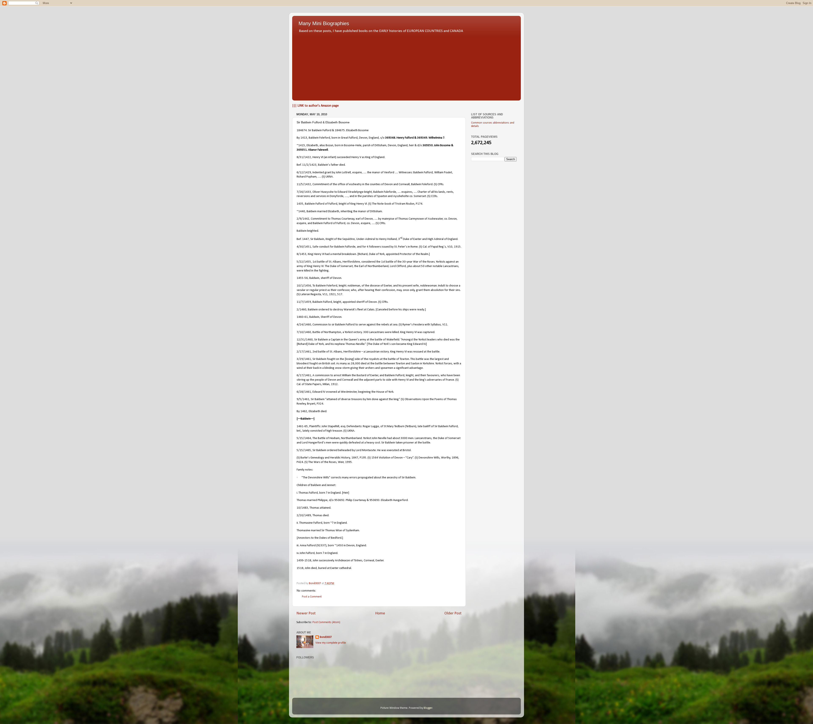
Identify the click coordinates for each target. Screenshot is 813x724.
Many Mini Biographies (324, 23)
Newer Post (306, 613)
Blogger (428, 708)
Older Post (453, 613)
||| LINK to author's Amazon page (315, 105)
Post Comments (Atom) (326, 622)
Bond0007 (326, 637)
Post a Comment (312, 596)
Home (380, 613)
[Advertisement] (406, 65)
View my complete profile (330, 642)
